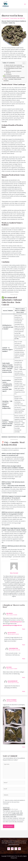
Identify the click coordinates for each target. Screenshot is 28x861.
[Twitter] (12, 848)
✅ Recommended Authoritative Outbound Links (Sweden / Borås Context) (13, 76)
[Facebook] (8, 848)
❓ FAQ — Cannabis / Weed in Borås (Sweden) (12, 79)
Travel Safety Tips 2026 (16, 18)
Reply (23, 629)
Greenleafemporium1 (16, 622)
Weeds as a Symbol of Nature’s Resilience (13, 72)
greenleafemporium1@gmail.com (12, 625)
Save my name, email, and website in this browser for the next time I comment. (14, 802)
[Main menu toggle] (25, 4)
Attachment (6, 807)
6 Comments (5, 18)
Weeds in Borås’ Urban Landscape (14, 65)
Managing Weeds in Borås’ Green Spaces (14, 69)
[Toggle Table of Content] (23, 63)
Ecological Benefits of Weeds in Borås (15, 66)
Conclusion (8, 74)
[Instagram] (15, 848)
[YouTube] (19, 848)
